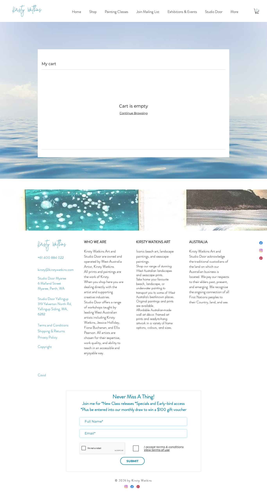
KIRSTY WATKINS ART (153, 241)
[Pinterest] (261, 258)
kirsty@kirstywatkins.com (56, 269)
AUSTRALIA (198, 241)
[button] (116, 12)
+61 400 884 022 (51, 257)
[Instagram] (261, 250)
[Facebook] (261, 243)
